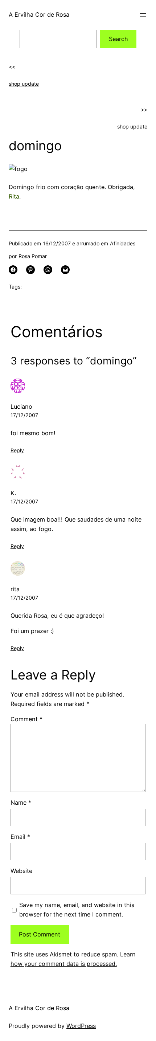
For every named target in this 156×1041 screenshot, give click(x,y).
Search (118, 38)
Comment (26, 719)
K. (13, 493)
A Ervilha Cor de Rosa (39, 14)
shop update (24, 84)
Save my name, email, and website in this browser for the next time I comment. (76, 909)
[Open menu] (143, 15)
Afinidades (122, 243)
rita (15, 589)
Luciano (21, 406)
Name (21, 802)
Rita (14, 196)
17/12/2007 (24, 415)
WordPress (81, 1025)
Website (21, 870)
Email (20, 836)
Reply (17, 450)
